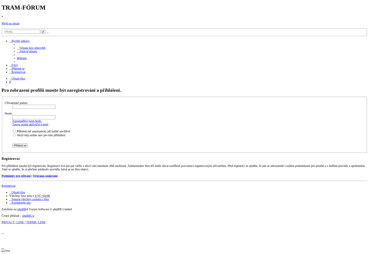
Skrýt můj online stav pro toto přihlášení (40, 135)
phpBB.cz (28, 215)
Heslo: (8, 113)
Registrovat (8, 185)
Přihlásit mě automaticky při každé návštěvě (43, 131)
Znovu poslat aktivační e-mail (30, 124)
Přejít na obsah (10, 23)
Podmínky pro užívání (16, 175)
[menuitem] (31, 47)
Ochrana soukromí (45, 175)
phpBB (21, 209)
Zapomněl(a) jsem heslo (26, 121)
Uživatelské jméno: (16, 103)
